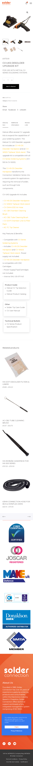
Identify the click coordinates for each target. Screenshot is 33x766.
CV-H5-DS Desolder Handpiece (16, 201)
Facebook (12, 110)
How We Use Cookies (12, 762)
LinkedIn (23, 110)
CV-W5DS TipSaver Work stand (17, 204)
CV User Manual (13, 311)
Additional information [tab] (15, 124)
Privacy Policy (23, 759)
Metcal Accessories (12, 100)
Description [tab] (5, 124)
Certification (24, 762)
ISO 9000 (18, 709)
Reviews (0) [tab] (27, 124)
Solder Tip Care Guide (16, 307)
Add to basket (11, 86)
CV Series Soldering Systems (15, 159)
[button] (27, 12)
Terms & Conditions (11, 759)
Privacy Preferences (16, 731)
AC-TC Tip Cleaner (11, 227)
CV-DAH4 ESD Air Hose (13, 207)
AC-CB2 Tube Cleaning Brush (16, 217)
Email (5, 110)
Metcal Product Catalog (16, 294)
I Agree (16, 727)
